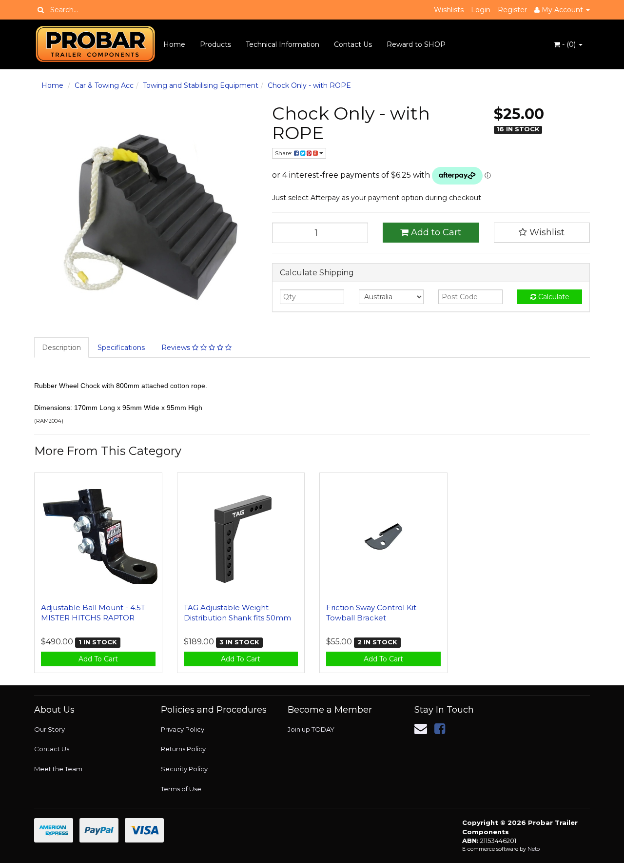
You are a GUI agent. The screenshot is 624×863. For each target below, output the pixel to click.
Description (61, 347)
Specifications (121, 347)
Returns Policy (183, 749)
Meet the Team (58, 769)
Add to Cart (435, 232)
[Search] (40, 9)
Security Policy (184, 769)
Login (480, 9)
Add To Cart (98, 659)
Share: (284, 153)
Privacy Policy (182, 729)
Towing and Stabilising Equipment (200, 85)
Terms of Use (181, 789)
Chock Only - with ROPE (309, 85)
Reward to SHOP (416, 44)
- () (569, 44)
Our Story (49, 729)
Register (512, 9)
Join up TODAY (311, 729)
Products (215, 44)
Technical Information (282, 44)
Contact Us (353, 44)
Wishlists (449, 9)
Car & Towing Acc (104, 85)
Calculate (552, 296)
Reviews (176, 347)
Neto (533, 848)
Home (174, 44)
